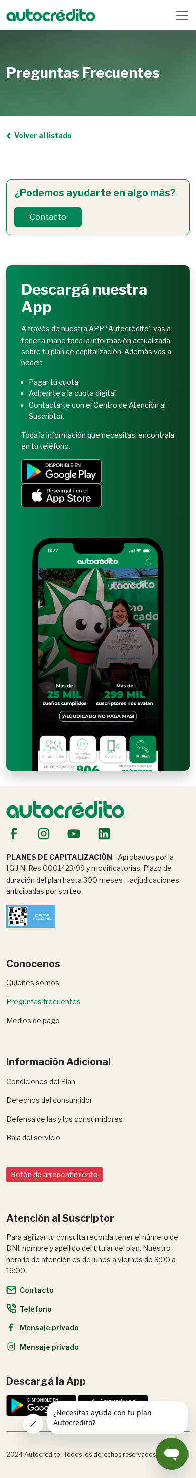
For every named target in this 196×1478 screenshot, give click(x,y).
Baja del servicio (33, 1137)
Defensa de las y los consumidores (64, 1119)
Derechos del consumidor (49, 1100)
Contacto (48, 217)
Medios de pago (33, 1020)
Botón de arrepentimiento (54, 1174)
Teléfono (36, 1309)
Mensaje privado (49, 1327)
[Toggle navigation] (182, 15)
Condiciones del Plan (40, 1081)
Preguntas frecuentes (43, 1001)
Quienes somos (32, 982)
